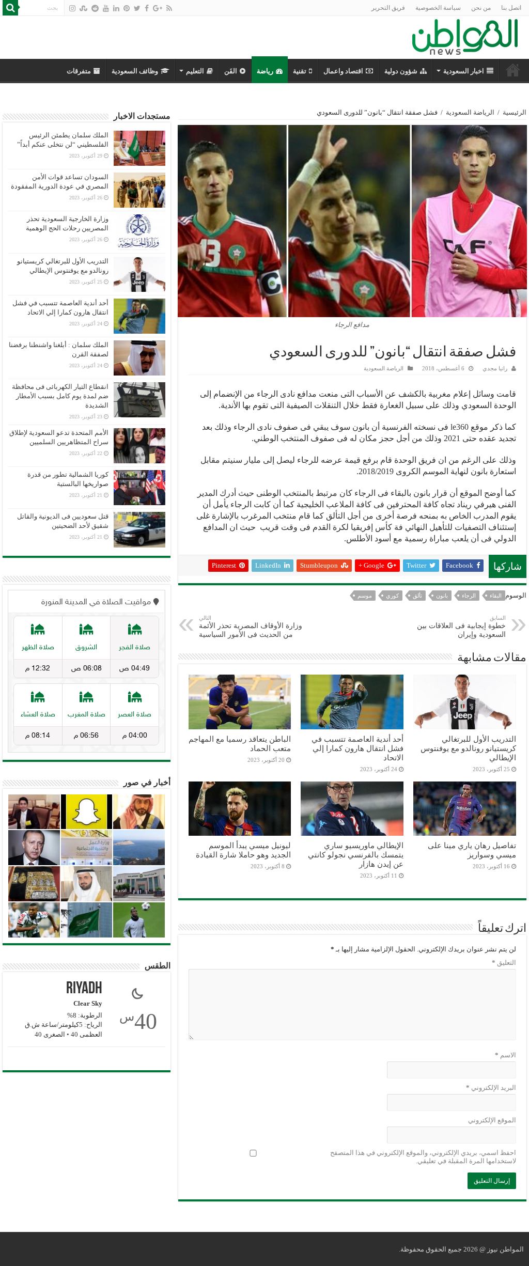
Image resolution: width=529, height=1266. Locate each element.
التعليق (504, 962)
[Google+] (157, 8)
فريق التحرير (388, 7)
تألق (417, 595)
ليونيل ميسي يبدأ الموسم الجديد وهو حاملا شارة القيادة (243, 850)
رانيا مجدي (495, 368)
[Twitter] (137, 8)
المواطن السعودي (513, 70)
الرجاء (469, 595)
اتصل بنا (511, 7)
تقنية (299, 71)
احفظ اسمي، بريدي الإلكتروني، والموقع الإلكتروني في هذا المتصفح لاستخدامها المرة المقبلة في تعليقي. (423, 1157)
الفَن (230, 71)
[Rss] (169, 8)
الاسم (505, 1055)
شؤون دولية (400, 71)
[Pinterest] (126, 8)
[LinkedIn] (116, 8)
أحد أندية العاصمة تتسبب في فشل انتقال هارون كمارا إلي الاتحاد (357, 748)
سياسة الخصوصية (438, 7)
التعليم (195, 71)
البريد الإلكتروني (491, 1087)
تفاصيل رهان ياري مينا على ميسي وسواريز (472, 850)
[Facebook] (147, 8)
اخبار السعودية (463, 71)
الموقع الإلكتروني (492, 1120)
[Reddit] (95, 8)
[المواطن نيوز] (465, 35)
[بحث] (10, 7)
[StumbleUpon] (83, 8)
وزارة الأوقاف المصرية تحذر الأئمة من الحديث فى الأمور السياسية (250, 626)
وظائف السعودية (135, 71)
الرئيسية (514, 112)
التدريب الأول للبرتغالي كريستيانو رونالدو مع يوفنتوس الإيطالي (468, 748)
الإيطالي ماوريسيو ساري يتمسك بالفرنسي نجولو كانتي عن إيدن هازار (355, 854)
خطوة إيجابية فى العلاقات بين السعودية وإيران (461, 626)
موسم (364, 595)
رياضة (265, 71)
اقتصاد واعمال (343, 71)
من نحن (481, 7)
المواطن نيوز (505, 1249)
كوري (392, 595)
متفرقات (79, 71)
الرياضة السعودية (470, 112)
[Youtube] (106, 8)
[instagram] (72, 8)
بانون (442, 595)
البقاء (496, 595)
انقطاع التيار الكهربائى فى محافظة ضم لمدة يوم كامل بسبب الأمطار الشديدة (60, 396)
